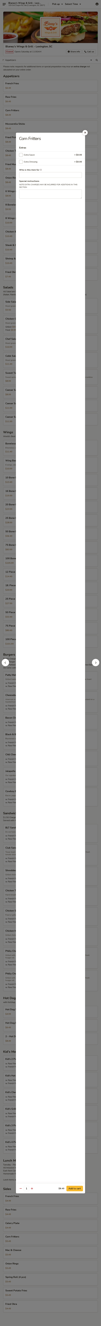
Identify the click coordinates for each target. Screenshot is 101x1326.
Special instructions (29, 181)
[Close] (85, 132)
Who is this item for (29, 169)
